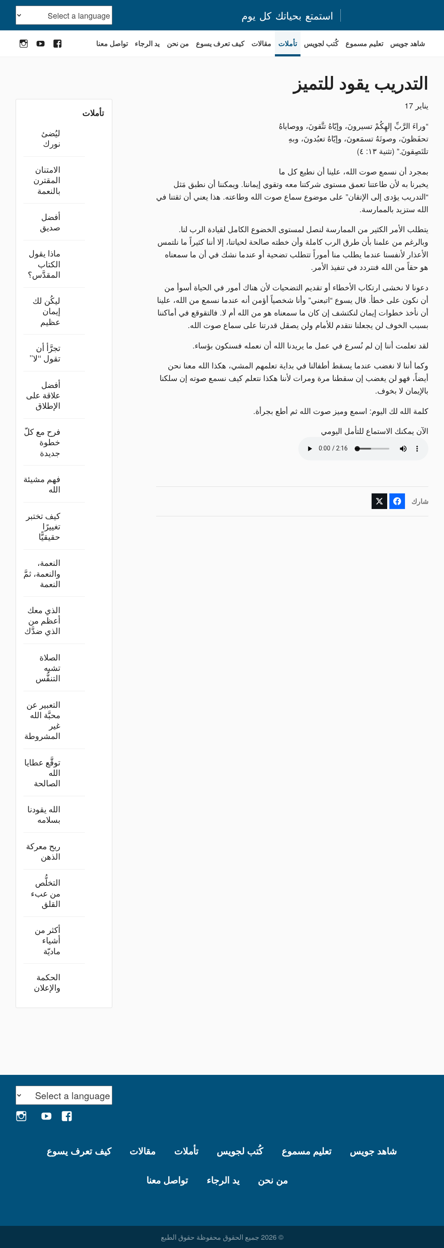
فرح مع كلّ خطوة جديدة (42, 441)
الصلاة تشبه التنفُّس (48, 667)
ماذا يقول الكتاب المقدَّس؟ (44, 263)
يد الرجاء (147, 43)
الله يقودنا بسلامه (43, 814)
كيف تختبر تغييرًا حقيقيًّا (43, 525)
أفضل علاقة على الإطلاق (43, 394)
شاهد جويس (407, 43)
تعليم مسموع (364, 43)
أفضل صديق (50, 221)
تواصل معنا (112, 43)
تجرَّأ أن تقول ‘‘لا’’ (44, 353)
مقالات (261, 43)
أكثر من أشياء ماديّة (47, 939)
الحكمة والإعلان (47, 982)
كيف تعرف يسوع (220, 43)
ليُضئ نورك (50, 138)
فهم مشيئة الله (41, 484)
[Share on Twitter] (379, 501)
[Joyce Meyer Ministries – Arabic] (389, 15)
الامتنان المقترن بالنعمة (46, 179)
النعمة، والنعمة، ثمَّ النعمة (41, 572)
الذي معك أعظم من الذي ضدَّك (42, 620)
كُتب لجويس (321, 43)
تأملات (287, 43)
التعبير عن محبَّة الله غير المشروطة (42, 720)
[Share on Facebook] (397, 501)
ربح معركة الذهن (43, 851)
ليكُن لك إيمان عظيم (46, 310)
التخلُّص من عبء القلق (45, 892)
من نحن (178, 43)
